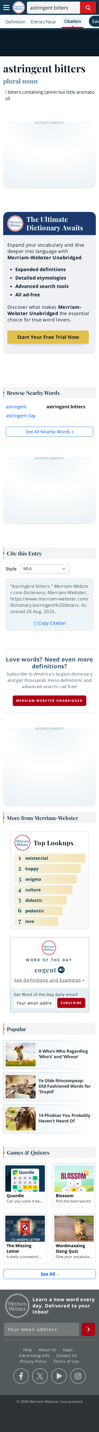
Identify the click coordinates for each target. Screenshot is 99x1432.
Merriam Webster (17, 1305)
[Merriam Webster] (49, 947)
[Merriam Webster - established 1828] (19, 7)
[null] (61, 969)
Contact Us (67, 1355)
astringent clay (21, 415)
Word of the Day (49, 959)
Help (28, 1349)
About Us (48, 1349)
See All (48, 1274)
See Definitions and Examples (47, 980)
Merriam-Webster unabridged (49, 700)
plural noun (20, 81)
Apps (68, 1349)
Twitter (40, 1376)
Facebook (21, 1376)
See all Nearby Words (48, 432)
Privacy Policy (34, 1361)
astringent (16, 407)
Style (11, 569)
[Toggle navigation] (6, 8)
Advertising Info (35, 1355)
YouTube (59, 1376)
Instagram (78, 1376)
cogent (46, 970)
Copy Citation (52, 623)
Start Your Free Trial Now (48, 337)
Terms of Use (66, 1361)
